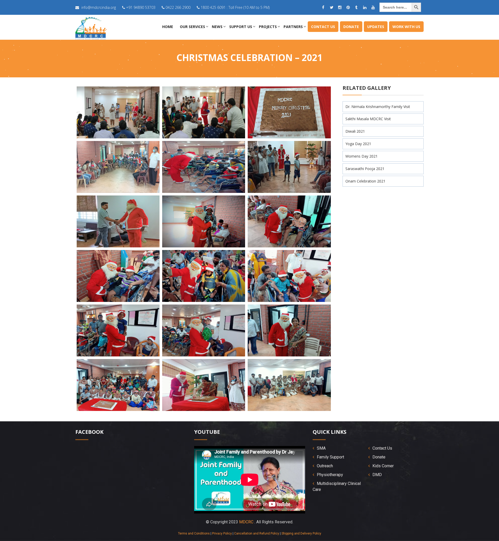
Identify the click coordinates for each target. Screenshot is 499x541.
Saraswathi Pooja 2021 (364, 168)
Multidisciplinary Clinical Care (337, 486)
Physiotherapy (330, 474)
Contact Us (323, 26)
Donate (351, 26)
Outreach (325, 465)
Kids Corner (383, 465)
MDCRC (246, 521)
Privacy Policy (222, 533)
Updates (375, 26)
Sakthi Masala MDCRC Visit (368, 118)
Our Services (192, 26)
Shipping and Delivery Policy (301, 533)
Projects (268, 26)
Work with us (406, 26)
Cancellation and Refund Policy (256, 533)
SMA (321, 448)
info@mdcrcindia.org (98, 7)
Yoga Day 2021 (358, 143)
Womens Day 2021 (361, 156)
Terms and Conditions (194, 533)
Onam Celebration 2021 (365, 181)
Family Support (330, 457)
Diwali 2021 (355, 131)
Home (167, 26)
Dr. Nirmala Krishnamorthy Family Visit (377, 106)
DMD (377, 474)
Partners (293, 26)
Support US (240, 26)
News (217, 26)
